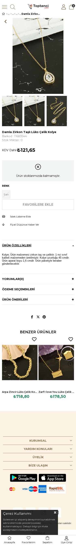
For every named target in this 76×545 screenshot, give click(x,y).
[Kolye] (14, 14)
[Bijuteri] (11, 14)
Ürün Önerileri (15, 299)
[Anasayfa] (6, 14)
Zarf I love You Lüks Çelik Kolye (56, 391)
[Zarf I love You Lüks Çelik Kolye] (56, 362)
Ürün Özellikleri (16, 245)
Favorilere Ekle (34, 339)
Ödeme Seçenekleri (18, 289)
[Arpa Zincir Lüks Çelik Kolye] (19, 362)
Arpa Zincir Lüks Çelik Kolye (19, 391)
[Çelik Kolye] (18, 14)
